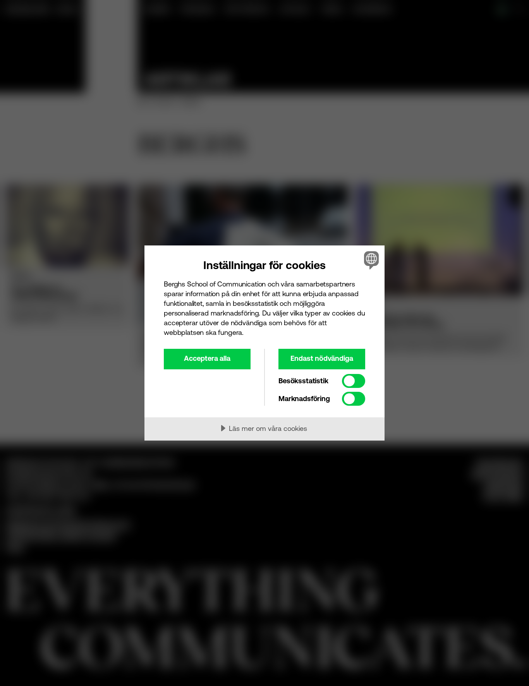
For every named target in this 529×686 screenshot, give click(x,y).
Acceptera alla (207, 358)
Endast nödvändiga (321, 358)
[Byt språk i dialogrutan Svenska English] (370, 259)
